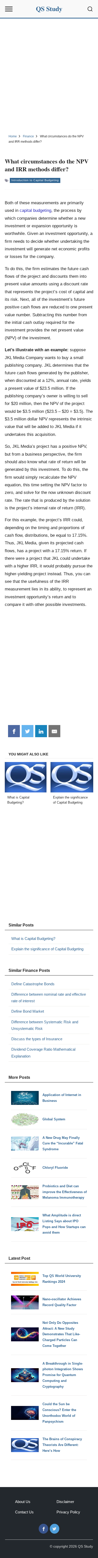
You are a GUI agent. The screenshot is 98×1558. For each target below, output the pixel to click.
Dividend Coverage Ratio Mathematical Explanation (43, 1052)
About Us (22, 1501)
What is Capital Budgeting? (33, 938)
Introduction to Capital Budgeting (35, 180)
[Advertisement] (49, 75)
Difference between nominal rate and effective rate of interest (48, 997)
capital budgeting (35, 210)
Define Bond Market (27, 1011)
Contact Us (24, 1512)
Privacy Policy (68, 1512)
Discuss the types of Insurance (36, 1039)
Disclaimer (65, 1501)
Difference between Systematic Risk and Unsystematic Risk (44, 1025)
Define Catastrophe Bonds (33, 984)
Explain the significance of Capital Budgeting (47, 949)
